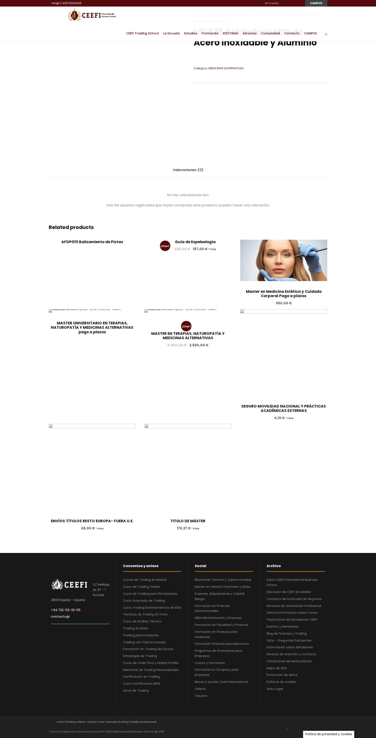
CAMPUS (316, 3)
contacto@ (60, 616)
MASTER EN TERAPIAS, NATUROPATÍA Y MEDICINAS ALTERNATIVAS (188, 335)
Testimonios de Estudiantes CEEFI (292, 619)
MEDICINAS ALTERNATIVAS (226, 68)
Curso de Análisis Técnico (142, 621)
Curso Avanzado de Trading (144, 600)
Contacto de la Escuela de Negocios (294, 599)
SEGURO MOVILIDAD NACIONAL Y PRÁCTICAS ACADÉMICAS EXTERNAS (283, 408)
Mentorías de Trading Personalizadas (151, 670)
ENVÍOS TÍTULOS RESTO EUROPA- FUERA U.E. (92, 521)
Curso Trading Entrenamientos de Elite (152, 607)
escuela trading (117, 722)
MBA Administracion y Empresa (218, 618)
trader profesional (143, 722)
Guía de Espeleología (195, 241)
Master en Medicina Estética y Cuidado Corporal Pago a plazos (284, 293)
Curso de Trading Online (141, 587)
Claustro (201, 696)
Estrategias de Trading (140, 656)
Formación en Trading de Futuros (148, 649)
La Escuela (171, 33)
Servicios (250, 33)
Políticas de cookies (281, 682)
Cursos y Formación (210, 663)
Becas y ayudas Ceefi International (221, 682)
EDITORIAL (230, 33)
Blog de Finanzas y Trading (287, 633)
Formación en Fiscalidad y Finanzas (221, 625)
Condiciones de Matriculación (289, 661)
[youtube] (294, 3)
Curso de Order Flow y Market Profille (150, 663)
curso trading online (71, 722)
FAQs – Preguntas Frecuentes (289, 640)
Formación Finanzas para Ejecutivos (222, 644)
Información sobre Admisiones (290, 647)
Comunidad (270, 33)
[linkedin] (289, 3)
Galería (200, 689)
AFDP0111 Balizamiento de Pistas (92, 241)
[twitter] (318, 723)
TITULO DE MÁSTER (187, 521)
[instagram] (299, 3)
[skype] (310, 723)
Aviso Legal (275, 689)
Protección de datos (282, 675)
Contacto (292, 33)
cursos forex (95, 722)
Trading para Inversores (141, 635)
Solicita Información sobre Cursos (292, 612)
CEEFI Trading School (142, 33)
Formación (210, 33)
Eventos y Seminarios (283, 626)
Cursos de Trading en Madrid (144, 580)
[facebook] (283, 3)
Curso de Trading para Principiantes (150, 593)
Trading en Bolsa (135, 628)
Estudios (190, 33)
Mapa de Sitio (277, 668)
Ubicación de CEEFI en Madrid (289, 592)
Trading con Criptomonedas (144, 642)
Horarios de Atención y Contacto (291, 654)
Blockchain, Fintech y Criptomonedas (223, 580)
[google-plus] (295, 723)
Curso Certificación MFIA (141, 683)
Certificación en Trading (141, 676)
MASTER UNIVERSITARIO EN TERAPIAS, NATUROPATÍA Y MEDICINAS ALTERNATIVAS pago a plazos (92, 327)
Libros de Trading (136, 690)
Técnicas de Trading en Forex (145, 614)
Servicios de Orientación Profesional (294, 606)
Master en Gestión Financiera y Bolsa (222, 587)
